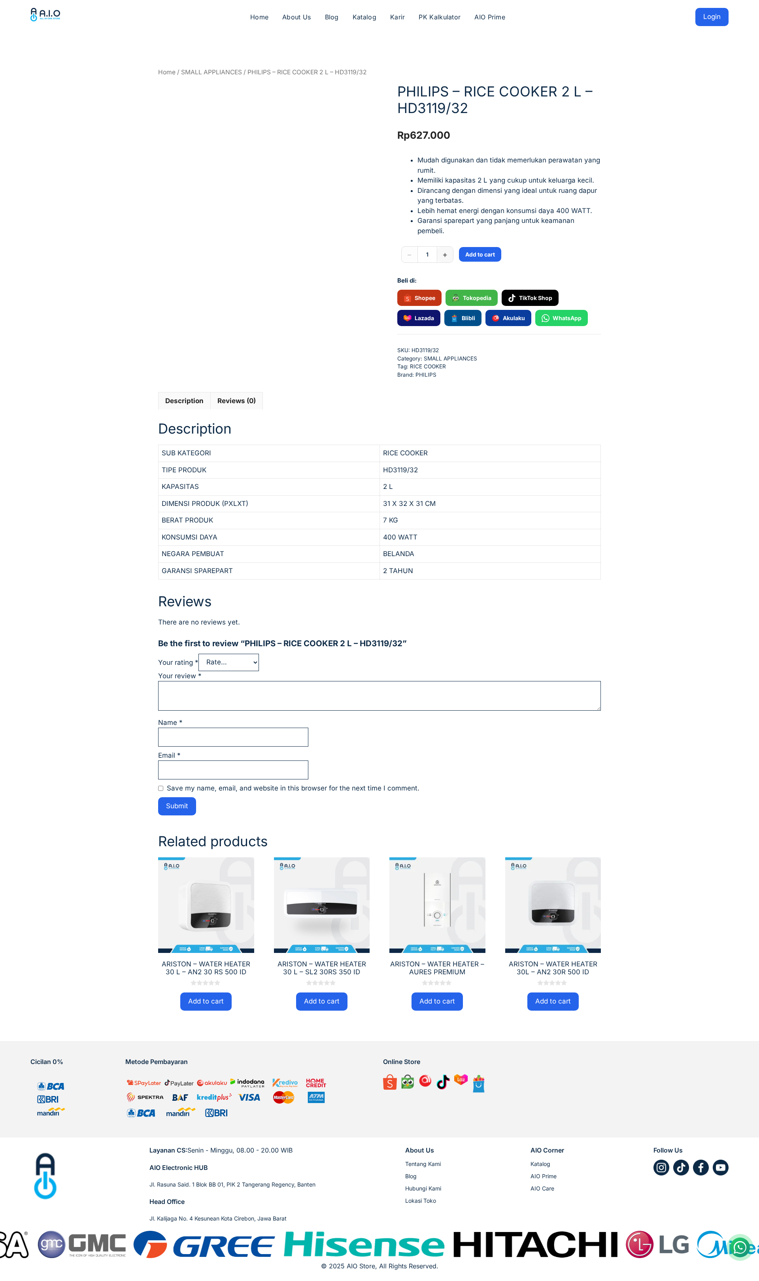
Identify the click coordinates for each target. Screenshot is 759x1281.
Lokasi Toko (420, 1200)
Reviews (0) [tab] (236, 401)
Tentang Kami (423, 1163)
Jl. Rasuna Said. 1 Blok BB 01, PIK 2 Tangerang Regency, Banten (232, 1184)
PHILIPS (425, 375)
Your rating (178, 662)
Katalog (364, 17)
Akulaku (514, 318)
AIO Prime (489, 17)
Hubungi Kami (423, 1188)
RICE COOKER (428, 366)
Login (712, 17)
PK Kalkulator (440, 17)
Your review (180, 676)
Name (170, 722)
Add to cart (480, 254)
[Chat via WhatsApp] (740, 1247)
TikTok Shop (535, 297)
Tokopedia (477, 297)
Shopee (425, 297)
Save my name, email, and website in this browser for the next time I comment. (293, 788)
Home (259, 17)
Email (169, 755)
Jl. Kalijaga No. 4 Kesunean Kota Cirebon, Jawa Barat (218, 1218)
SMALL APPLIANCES (211, 72)
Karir (397, 17)
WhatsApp (567, 318)
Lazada (424, 318)
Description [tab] (184, 401)
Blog (332, 17)
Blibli (468, 318)
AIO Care (542, 1188)
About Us (296, 17)
